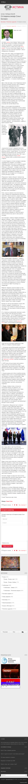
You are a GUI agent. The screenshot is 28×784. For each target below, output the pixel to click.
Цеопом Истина (9, 779)
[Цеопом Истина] (14, 5)
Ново (14, 631)
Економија (4, 599)
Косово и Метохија (6, 605)
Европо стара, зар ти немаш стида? (9, 764)
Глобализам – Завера (9, 587)
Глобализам (5, 585)
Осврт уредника (6, 596)
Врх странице (22, 505)
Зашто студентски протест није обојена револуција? (12, 754)
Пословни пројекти (7, 593)
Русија (4, 577)
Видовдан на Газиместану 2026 (8, 760)
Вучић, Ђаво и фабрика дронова (8, 750)
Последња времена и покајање (8, 757)
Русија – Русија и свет (9, 579)
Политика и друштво (11, 21)
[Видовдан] (10, 664)
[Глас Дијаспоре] (10, 679)
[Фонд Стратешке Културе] (10, 658)
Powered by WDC (23, 782)
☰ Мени (3, 2)
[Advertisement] (10, 621)
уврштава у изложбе (9, 359)
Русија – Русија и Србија (10, 582)
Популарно (5, 631)
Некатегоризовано (6, 602)
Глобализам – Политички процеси (12, 590)
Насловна (3, 21)
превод (8, 42)
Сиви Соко (9, 501)
